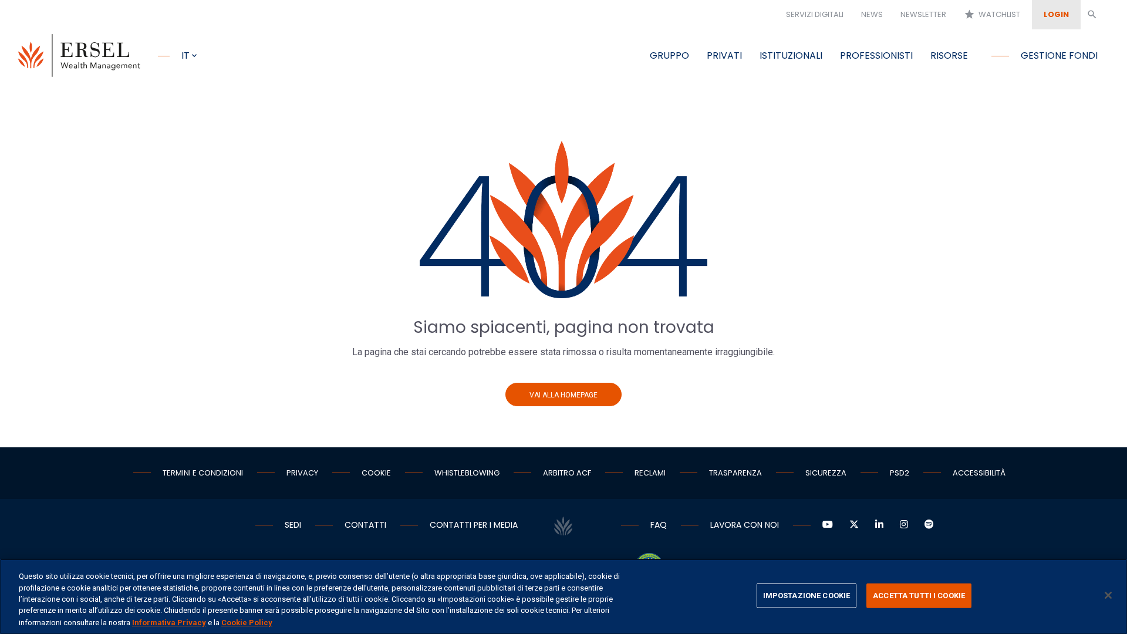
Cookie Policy (246, 622)
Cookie (376, 472)
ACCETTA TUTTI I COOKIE (919, 595)
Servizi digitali (814, 14)
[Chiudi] (1108, 595)
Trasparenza (735, 472)
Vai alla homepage (563, 395)
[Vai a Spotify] (929, 525)
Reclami (650, 472)
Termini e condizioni (203, 472)
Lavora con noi (744, 525)
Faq (658, 525)
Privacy (302, 472)
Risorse (949, 55)
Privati (724, 55)
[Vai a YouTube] (827, 525)
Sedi (293, 525)
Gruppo (669, 55)
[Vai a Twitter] (854, 525)
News (872, 14)
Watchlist (992, 14)
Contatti (365, 525)
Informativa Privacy (169, 622)
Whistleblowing (467, 472)
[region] (563, 596)
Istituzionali (791, 55)
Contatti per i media (474, 525)
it (185, 55)
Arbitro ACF (567, 472)
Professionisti (876, 55)
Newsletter (923, 14)
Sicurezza (825, 472)
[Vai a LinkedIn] (879, 525)
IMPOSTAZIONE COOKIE (806, 595)
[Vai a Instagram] (904, 525)
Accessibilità (979, 472)
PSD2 (899, 472)
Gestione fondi (1059, 55)
